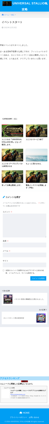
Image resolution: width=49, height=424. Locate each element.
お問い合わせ (34, 417)
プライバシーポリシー (18, 417)
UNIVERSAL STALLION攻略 (29, 6)
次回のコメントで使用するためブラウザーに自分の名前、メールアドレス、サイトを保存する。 (25, 271)
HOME (26, 412)
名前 (6, 241)
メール (6, 251)
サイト (5, 261)
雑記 (15, 119)
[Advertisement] (24, 36)
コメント (7, 212)
